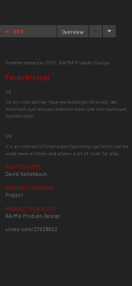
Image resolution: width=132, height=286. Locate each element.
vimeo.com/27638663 (31, 229)
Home (14, 32)
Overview (73, 32)
